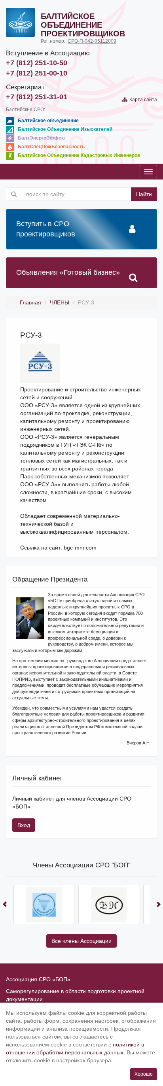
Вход (23, 825)
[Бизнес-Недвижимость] (108, 904)
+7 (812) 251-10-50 (36, 63)
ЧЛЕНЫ (59, 302)
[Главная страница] (20, 22)
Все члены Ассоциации (81, 941)
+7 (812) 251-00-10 (36, 73)
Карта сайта (142, 99)
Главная (30, 302)
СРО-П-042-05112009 (92, 41)
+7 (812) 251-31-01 (36, 97)
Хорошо (144, 1074)
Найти (144, 194)
